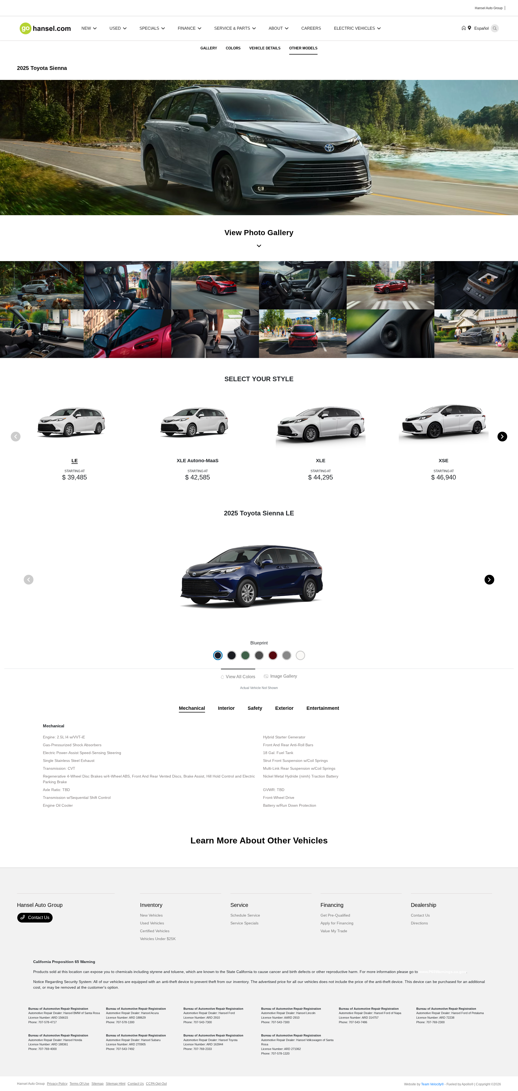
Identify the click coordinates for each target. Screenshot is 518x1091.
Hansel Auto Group (31, 1084)
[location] (470, 28)
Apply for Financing (337, 923)
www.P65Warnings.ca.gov (442, 972)
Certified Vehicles (154, 931)
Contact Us (38, 917)
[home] (465, 28)
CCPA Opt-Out (156, 1084)
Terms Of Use (79, 1084)
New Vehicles (151, 915)
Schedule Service (245, 915)
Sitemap (97, 1084)
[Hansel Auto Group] (46, 28)
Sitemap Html (115, 1084)
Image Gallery (283, 676)
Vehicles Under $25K (158, 939)
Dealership (423, 905)
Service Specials (244, 923)
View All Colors (240, 676)
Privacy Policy (57, 1084)
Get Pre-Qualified (335, 915)
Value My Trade (334, 931)
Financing (332, 905)
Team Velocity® (432, 1084)
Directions (419, 923)
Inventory (151, 905)
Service (239, 905)
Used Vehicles (152, 923)
